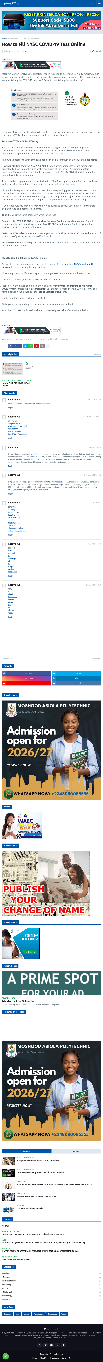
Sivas (10, 556)
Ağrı (9, 561)
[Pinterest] (36, 346)
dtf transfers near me (35, 457)
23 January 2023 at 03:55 (93, 400)
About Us (43, 1358)
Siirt (9, 605)
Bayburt (11, 569)
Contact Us (66, 1358)
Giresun (11, 610)
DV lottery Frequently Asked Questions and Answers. (41, 1172)
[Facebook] (93, 51)
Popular (26, 1151)
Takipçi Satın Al (14, 424)
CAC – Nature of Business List (30, 1208)
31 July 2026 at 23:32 (94, 544)
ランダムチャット (15, 520)
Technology (52, 1296)
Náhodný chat (13, 512)
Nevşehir (11, 553)
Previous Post (8, 659)
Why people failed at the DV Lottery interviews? (39, 1160)
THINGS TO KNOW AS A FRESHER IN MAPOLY (36, 1196)
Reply (10, 408)
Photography (52, 1292)
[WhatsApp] (100, 51)
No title (5, 1226)
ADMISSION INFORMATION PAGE (16, 1259)
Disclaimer (54, 1358)
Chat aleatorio (14, 518)
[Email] (42, 346)
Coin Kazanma (13, 429)
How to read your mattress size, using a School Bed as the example (33, 1234)
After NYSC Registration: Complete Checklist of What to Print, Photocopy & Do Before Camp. (44, 1242)
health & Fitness (52, 1300)
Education (52, 1277)
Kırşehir (11, 600)
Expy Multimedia (52, 1281)
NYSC (40, 339)
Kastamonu (12, 572)
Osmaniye (12, 559)
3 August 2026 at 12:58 (93, 585)
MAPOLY (52, 1288)
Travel (63, 1314)
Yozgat (10, 567)
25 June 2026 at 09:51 (94, 503)
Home (4, 39)
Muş (9, 592)
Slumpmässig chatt (15, 528)
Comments (76, 1151)
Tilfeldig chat (13, 510)
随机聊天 (11, 526)
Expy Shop (52, 1285)
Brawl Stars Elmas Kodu (17, 434)
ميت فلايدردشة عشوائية (17, 531)
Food (17, 1314)
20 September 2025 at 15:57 (92, 417)
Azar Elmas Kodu (14, 431)
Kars (10, 551)
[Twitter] (97, 51)
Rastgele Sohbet (14, 515)
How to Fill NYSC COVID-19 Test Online (23, 39)
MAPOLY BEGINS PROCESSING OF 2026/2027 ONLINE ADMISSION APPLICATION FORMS (55, 1184)
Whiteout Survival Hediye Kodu (20, 426)
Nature (26, 1314)
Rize (9, 564)
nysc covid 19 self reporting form (56, 339)
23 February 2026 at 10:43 (92, 475)
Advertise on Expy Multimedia (18, 1001)
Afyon (10, 602)
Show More (97, 354)
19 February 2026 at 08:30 (92, 447)
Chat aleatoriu (14, 523)
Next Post (96, 659)
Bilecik (11, 594)
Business (52, 1273)
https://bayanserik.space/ (57, 482)
